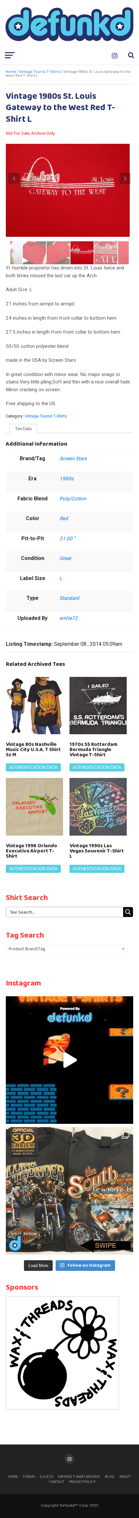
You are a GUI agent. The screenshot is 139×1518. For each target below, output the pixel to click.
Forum (29, 1477)
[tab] (23, 428)
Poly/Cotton (72, 499)
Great (65, 558)
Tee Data (23, 428)
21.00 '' (67, 539)
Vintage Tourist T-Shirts (40, 72)
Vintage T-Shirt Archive (79, 1477)
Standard (69, 598)
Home (11, 72)
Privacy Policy (82, 1482)
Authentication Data (33, 767)
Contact (56, 1482)
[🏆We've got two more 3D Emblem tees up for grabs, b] (69, 1191)
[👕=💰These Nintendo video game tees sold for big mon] (69, 1060)
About (125, 1477)
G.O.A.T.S (46, 1477)
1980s (66, 479)
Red (63, 518)
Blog (109, 1477)
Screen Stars (73, 459)
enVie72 (68, 618)
